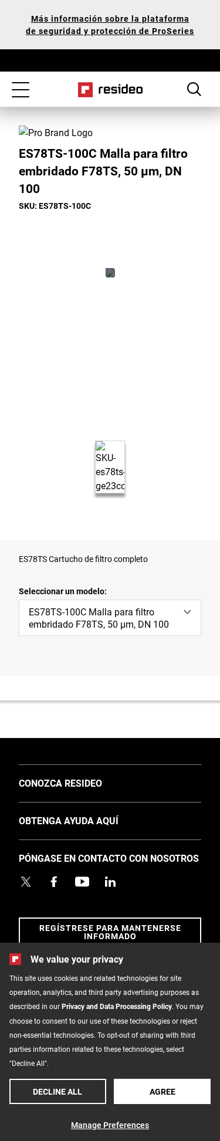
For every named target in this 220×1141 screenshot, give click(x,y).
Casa (110, 90)
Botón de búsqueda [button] (194, 89)
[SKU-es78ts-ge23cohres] (110, 272)
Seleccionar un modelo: (63, 591)
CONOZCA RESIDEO (78, 782)
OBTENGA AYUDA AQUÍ (86, 820)
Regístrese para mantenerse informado (110, 932)
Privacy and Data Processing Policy (117, 1006)
